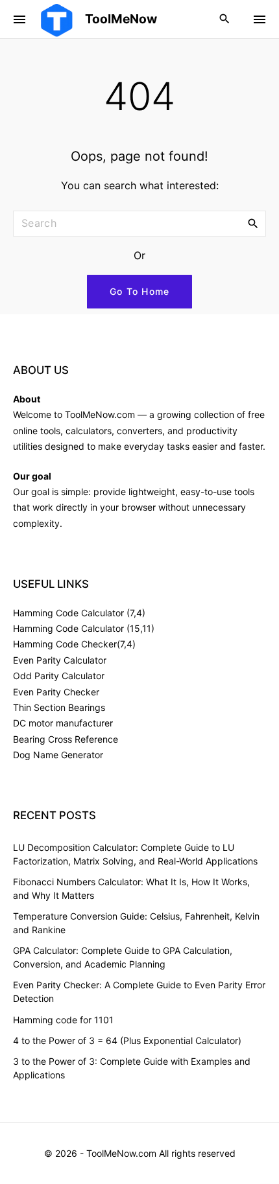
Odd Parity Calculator (58, 675)
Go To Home (140, 291)
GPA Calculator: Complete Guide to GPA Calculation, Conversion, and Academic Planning (122, 957)
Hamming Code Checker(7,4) (74, 643)
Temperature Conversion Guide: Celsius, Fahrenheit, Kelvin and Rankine (136, 923)
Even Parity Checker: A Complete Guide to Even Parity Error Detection (139, 991)
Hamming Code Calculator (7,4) (79, 612)
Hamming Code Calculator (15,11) (83, 628)
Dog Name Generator (58, 754)
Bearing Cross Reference (65, 739)
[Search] (253, 223)
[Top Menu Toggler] (259, 19)
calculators (89, 430)
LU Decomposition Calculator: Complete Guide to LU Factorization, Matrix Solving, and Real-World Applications (135, 854)
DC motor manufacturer (63, 722)
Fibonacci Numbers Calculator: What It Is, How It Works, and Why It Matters (131, 888)
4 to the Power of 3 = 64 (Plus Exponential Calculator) (127, 1040)
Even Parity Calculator (59, 660)
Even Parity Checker (56, 691)
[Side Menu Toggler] (19, 19)
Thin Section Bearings (59, 707)
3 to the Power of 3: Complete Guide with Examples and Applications (131, 1068)
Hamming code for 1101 (63, 1019)
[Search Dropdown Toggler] (225, 19)
